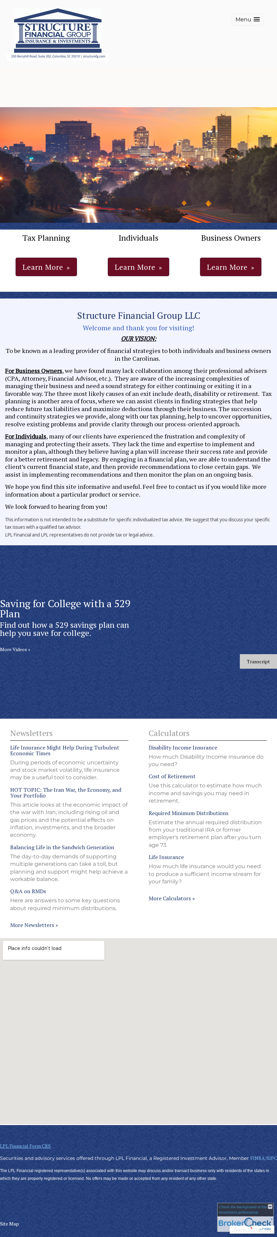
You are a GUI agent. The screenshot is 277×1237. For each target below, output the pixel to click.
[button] (247, 19)
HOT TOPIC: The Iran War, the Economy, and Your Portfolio (65, 792)
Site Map (9, 1223)
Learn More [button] (43, 267)
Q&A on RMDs (28, 891)
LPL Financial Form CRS (25, 1146)
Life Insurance (166, 857)
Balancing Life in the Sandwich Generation (62, 847)
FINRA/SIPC (263, 1158)
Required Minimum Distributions (188, 813)
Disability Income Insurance (183, 747)
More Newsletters (34, 925)
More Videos (15, 649)
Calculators (169, 733)
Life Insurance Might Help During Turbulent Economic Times (64, 750)
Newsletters (31, 733)
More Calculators (172, 898)
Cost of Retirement (172, 776)
